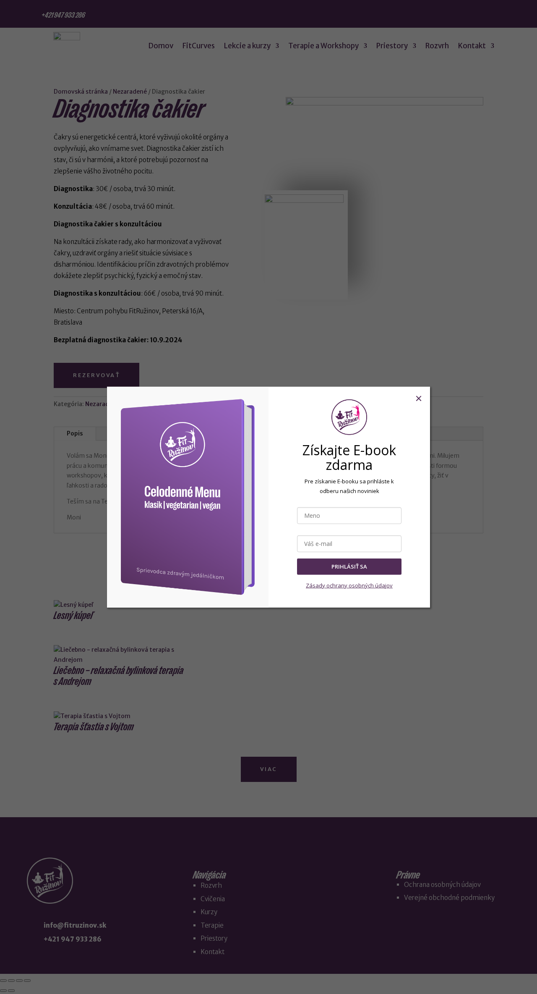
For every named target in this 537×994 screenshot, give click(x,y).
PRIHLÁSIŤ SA (349, 566)
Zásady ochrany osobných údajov (349, 585)
